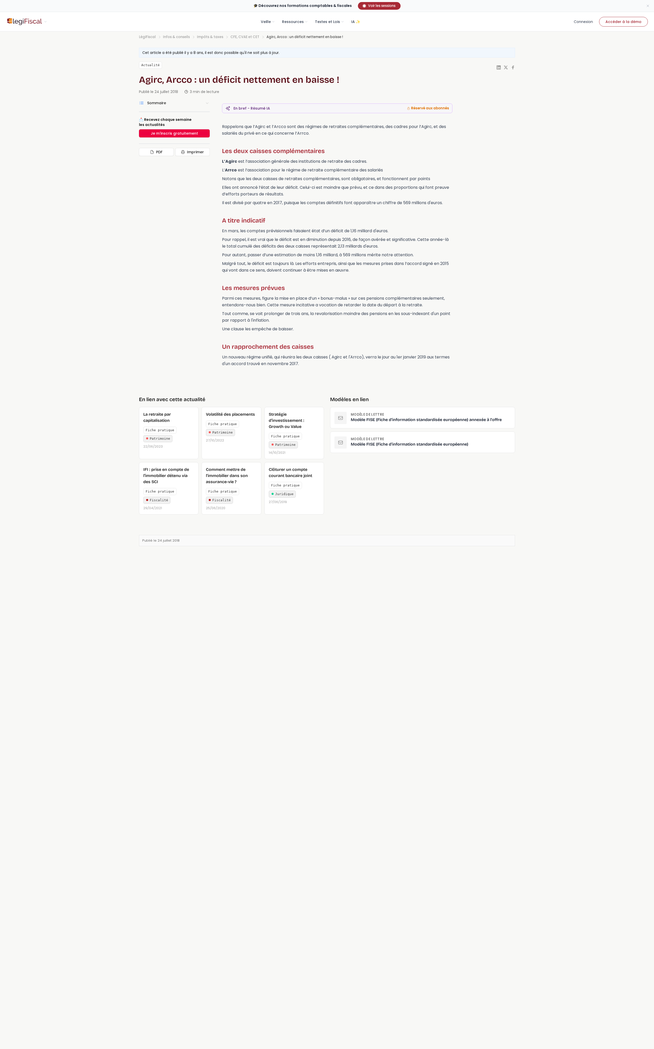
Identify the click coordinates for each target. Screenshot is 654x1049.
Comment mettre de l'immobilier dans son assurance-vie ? (227, 475)
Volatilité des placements (230, 414)
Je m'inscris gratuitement (174, 133)
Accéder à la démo (623, 21)
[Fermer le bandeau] (648, 6)
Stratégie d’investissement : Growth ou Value (286, 420)
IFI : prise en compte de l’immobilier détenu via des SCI (166, 475)
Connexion (583, 21)
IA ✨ (355, 21)
